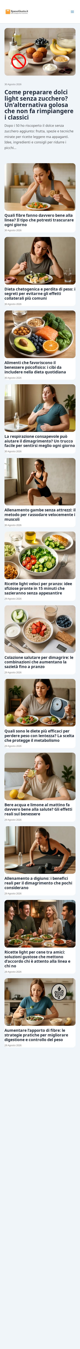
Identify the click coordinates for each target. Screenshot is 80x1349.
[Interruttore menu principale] (72, 12)
